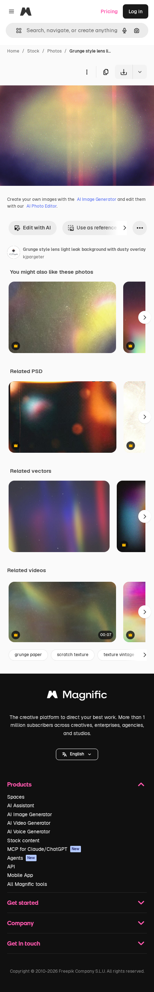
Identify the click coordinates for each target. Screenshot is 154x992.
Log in (136, 11)
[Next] (124, 228)
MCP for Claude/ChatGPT (43, 849)
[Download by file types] (140, 72)
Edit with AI (37, 227)
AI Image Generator (96, 199)
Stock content (23, 840)
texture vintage (119, 655)
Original (46, 95)
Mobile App (20, 875)
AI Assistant (20, 805)
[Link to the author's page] (13, 253)
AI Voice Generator (28, 831)
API (11, 866)
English (77, 754)
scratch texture (72, 655)
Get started (22, 902)
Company (20, 923)
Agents (21, 858)
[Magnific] (77, 696)
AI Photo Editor (42, 206)
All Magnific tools (27, 884)
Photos (54, 51)
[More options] (87, 72)
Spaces (15, 797)
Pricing (109, 11)
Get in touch (23, 943)
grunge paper (28, 655)
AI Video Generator (28, 823)
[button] (77, 754)
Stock (33, 51)
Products (19, 784)
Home (13, 51)
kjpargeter (33, 257)
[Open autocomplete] (16, 30)
